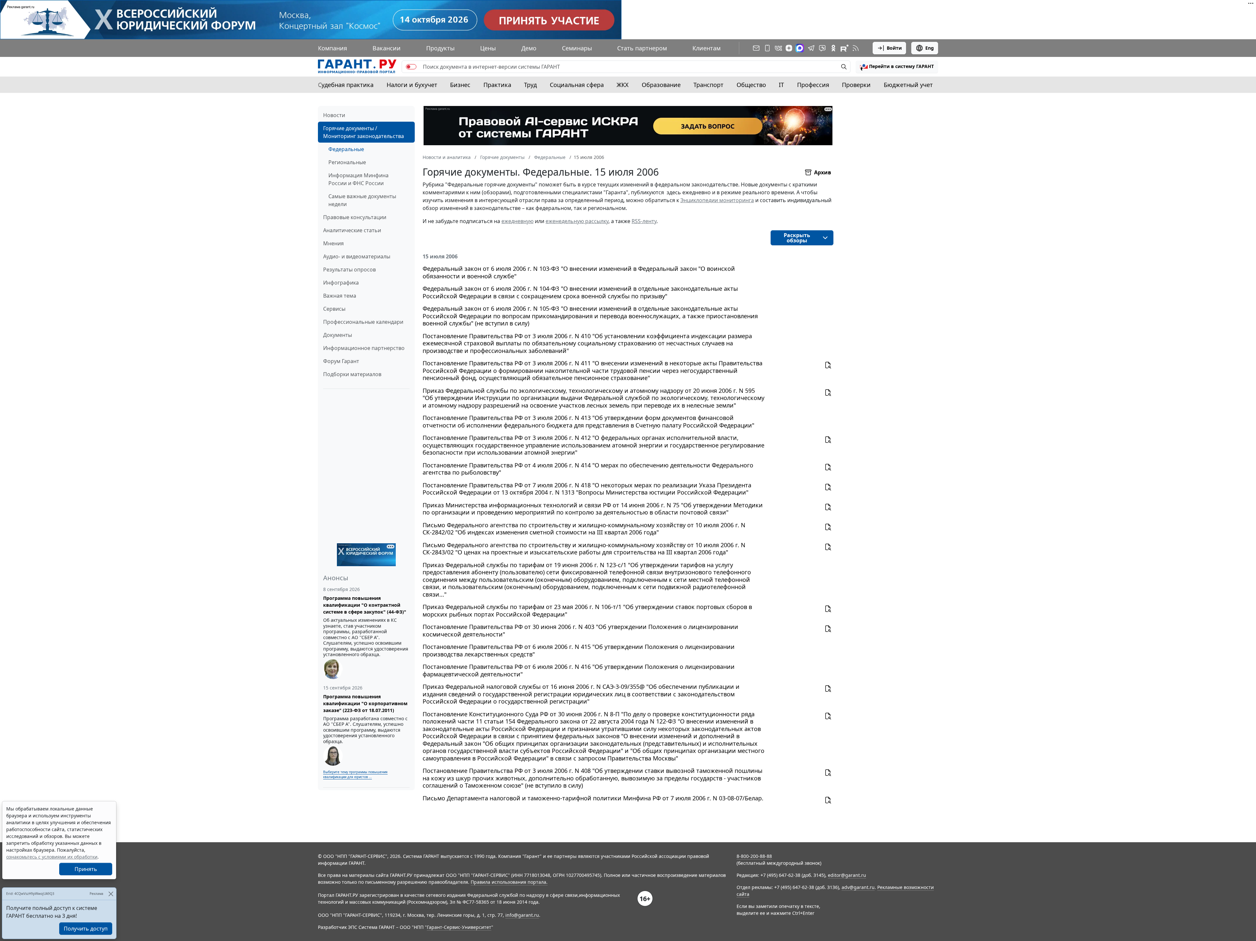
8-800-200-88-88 (754, 856)
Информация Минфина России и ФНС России (358, 179)
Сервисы (334, 308)
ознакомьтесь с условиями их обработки (51, 857)
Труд (530, 85)
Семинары (577, 48)
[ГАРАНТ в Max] (799, 48)
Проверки (856, 85)
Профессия (813, 85)
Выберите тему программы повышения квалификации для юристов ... (355, 774)
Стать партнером (642, 48)
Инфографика (341, 282)
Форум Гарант (341, 361)
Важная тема (339, 295)
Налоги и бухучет (412, 85)
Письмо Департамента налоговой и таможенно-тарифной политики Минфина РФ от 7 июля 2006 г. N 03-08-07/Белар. (593, 798)
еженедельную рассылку (577, 221)
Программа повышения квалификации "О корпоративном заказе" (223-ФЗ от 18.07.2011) (365, 703)
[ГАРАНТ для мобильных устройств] (767, 48)
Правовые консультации (354, 217)
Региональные (347, 162)
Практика (497, 85)
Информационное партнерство (364, 348)
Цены (488, 48)
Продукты (440, 48)
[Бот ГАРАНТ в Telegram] (822, 48)
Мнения (333, 243)
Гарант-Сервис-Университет (459, 927)
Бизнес (460, 85)
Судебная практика (346, 85)
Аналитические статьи (352, 230)
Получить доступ (86, 928)
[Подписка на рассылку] (756, 48)
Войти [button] (894, 48)
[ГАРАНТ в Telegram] (811, 48)
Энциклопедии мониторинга (717, 200)
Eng (929, 48)
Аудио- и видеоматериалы (356, 256)
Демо (528, 48)
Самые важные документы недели (362, 200)
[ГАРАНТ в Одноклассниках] (833, 48)
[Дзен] (789, 48)
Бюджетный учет (908, 85)
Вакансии (387, 48)
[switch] (411, 66)
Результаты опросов (349, 269)
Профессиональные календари (363, 321)
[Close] (110, 893)
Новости (334, 115)
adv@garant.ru (858, 887)
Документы (337, 335)
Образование (661, 85)
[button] (897, 67)
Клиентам (706, 48)
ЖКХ (623, 85)
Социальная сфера (577, 85)
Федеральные (346, 149)
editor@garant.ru (847, 875)
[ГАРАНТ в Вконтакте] (778, 48)
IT (781, 85)
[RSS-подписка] (856, 48)
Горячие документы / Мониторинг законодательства (363, 132)
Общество (751, 85)
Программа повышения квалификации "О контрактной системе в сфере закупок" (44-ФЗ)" (364, 605)
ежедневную (517, 221)
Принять (86, 869)
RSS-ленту (644, 221)
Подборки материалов (352, 374)
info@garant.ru (522, 915)
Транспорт (708, 85)
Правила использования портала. (509, 882)
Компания (332, 48)
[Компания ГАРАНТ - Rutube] (844, 48)
